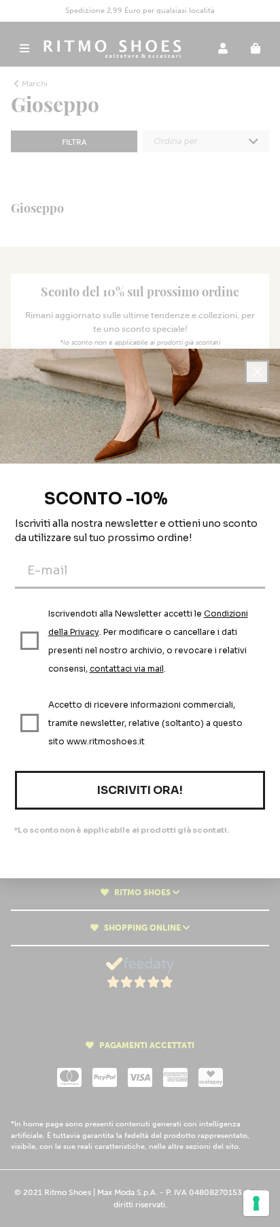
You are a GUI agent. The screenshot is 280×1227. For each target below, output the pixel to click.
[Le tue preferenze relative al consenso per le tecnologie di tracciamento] (256, 1203)
